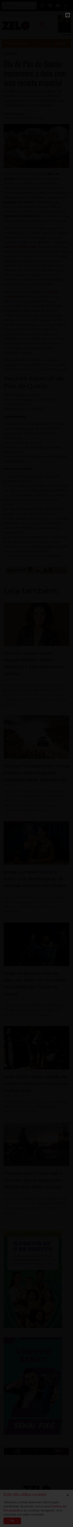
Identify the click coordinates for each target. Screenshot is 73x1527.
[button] (67, 15)
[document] (36, 763)
